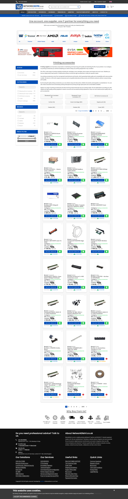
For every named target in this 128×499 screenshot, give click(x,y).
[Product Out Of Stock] (106, 358)
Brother (50, 132)
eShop (22, 12)
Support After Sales (70, 469)
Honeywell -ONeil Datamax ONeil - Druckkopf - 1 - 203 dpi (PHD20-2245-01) (52, 384)
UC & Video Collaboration (22, 476)
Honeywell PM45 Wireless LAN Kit (99, 241)
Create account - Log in (85, 1)
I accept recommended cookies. (25, 496)
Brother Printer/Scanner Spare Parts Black (75, 134)
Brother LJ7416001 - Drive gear (99, 384)
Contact (20, 449)
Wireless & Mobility (21, 467)
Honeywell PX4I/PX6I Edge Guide (75, 241)
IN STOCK (27, 73)
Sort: (76, 110)
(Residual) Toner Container (27, 93)
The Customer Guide (71, 463)
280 (107, 111)
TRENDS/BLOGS (61, 12)
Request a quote (99, 6)
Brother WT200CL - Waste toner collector (52, 170)
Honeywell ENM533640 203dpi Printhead (98, 134)
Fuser (101, 107)
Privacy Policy (94, 469)
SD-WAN (18, 471)
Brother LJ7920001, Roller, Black (52, 348)
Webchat (27, 449)
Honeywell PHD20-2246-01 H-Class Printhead (99, 312)
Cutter (27, 98)
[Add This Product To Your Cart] (60, 144)
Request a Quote (94, 463)
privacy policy (97, 493)
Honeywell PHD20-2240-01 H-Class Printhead (52, 312)
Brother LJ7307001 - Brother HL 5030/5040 (100, 277)
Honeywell (97, 132)
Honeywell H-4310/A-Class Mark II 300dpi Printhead (52, 277)
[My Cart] (111, 7)
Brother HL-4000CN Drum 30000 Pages (52, 134)
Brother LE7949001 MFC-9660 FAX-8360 (75, 348)
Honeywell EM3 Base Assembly (73, 384)
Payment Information (71, 478)
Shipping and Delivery (71, 467)
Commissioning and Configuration (49, 469)
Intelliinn (42, 481)
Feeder (51, 107)
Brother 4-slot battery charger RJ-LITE (98, 348)
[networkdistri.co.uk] (31, 6)
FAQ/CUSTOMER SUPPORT (83, 12)
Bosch (27, 125)
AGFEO (27, 121)
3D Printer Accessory (27, 96)
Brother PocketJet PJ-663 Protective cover (75, 277)
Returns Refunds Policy (71, 476)
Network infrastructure (22, 463)
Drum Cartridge (27, 101)
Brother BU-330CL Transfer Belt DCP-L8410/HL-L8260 (76, 205)
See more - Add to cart (51, 144)
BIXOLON (27, 123)
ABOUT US (95, 12)
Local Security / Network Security (25, 465)
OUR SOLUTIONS (32, 12)
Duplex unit (101, 102)
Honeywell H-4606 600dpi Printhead (99, 170)
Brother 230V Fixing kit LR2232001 (51, 205)
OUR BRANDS (51, 12)
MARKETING (71, 12)
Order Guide (68, 465)
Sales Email (33, 445)
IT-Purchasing (44, 463)
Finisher (76, 107)
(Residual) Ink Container (27, 91)
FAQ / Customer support (100, 1)
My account (68, 471)
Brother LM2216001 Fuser (98, 205)
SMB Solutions (20, 473)
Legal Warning (94, 471)
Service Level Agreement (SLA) (49, 473)
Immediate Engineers (46, 465)
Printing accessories (56, 136)
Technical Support (45, 467)
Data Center (19, 469)
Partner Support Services (47, 471)
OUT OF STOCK (27, 75)
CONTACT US (103, 12)
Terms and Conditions (96, 467)
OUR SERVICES (42, 12)
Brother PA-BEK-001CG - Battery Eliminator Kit (75, 312)
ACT (27, 116)
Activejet (27, 118)
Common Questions (95, 461)
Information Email (23, 445)
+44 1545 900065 (22, 1)
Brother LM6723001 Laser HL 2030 (52, 241)
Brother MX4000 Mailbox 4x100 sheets (75, 170)
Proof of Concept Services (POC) (49, 476)
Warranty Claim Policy (71, 473)
